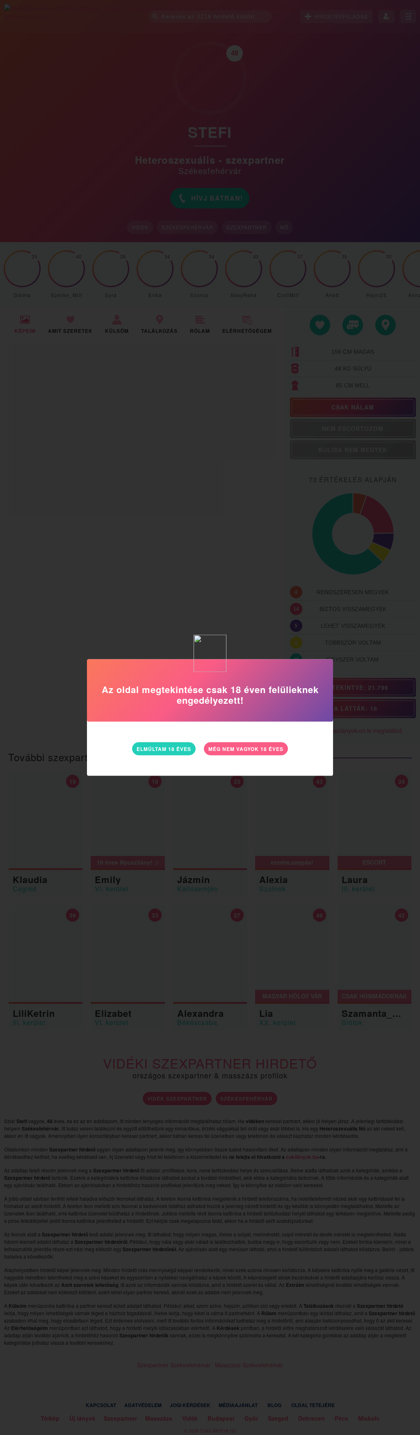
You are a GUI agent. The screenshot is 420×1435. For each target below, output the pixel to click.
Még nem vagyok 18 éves (245, 749)
